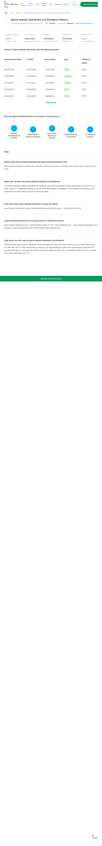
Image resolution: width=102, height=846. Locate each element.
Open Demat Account (90, 4)
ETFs (37, 4)
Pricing (65, 4)
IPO (50, 4)
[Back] (6, 12)
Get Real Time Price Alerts (51, 279)
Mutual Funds (44, 4)
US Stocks (23, 4)
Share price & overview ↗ (84, 23)
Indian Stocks (30, 4)
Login (74, 4)
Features (57, 4)
